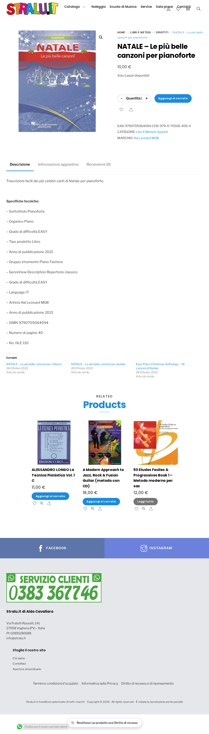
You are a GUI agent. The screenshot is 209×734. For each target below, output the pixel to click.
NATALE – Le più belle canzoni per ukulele (98, 364)
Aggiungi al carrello (173, 98)
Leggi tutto (145, 501)
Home (121, 32)
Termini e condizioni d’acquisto (55, 683)
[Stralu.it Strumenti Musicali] (32, 8)
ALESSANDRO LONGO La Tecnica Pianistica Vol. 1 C (53, 475)
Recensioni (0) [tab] (99, 164)
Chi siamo (19, 658)
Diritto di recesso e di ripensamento (147, 683)
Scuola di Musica (123, 6)
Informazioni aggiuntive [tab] (58, 164)
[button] (100, 37)
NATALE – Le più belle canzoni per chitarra (33, 364)
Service (146, 6)
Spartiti (162, 32)
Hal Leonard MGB (146, 138)
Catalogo (72, 6)
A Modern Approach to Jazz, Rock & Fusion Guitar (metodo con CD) (103, 477)
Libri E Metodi (140, 32)
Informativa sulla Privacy (100, 683)
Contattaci (19, 663)
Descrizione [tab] (20, 164)
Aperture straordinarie (27, 669)
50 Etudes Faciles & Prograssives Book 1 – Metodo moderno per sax (153, 477)
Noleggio (98, 6)
